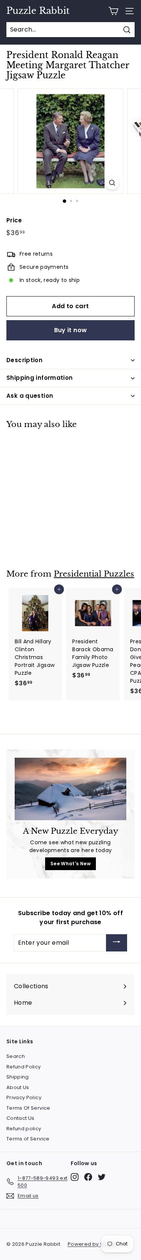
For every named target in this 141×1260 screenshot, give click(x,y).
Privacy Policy (23, 1097)
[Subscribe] (116, 943)
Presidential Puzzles (94, 574)
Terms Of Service (28, 1108)
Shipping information (39, 378)
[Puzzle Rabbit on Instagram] (75, 1177)
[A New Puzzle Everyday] (70, 789)
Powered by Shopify (93, 1244)
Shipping (17, 1076)
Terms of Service (28, 1138)
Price (14, 220)
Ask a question (29, 396)
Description (24, 360)
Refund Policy (23, 1066)
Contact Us (20, 1118)
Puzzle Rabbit (38, 11)
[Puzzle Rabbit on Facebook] (88, 1177)
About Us (17, 1087)
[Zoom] (112, 183)
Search (15, 1056)
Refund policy (23, 1128)
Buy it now (70, 330)
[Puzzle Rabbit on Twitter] (102, 1177)
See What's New (70, 863)
